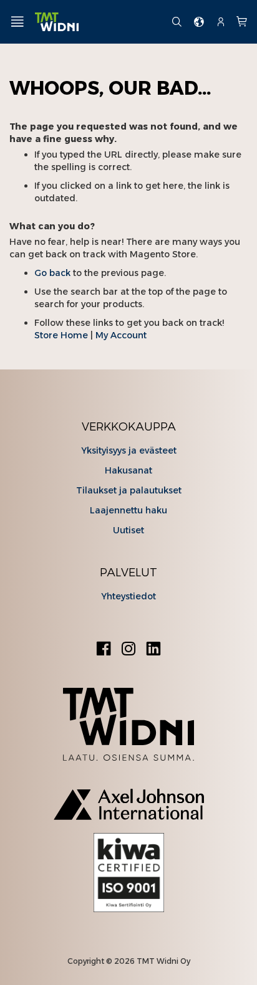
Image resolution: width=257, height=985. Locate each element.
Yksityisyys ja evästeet (129, 450)
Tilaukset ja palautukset (129, 490)
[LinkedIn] (153, 650)
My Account (121, 335)
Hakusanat (128, 470)
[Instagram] (128, 650)
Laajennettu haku (128, 510)
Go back (52, 272)
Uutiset (128, 530)
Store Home (61, 335)
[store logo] (98, 22)
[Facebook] (103, 650)
